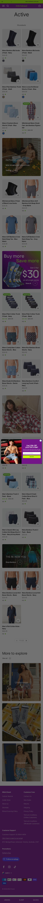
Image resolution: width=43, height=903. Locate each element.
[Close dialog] (41, 440)
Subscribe (32, 456)
